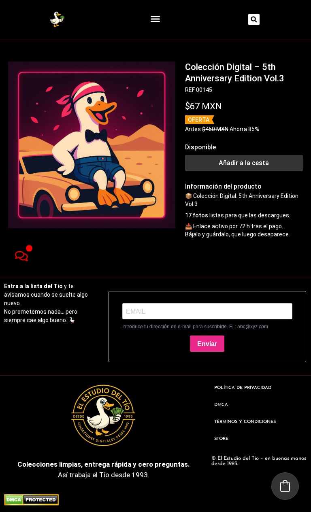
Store (221, 439)
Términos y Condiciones (245, 422)
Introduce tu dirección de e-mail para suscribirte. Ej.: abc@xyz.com (195, 326)
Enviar (207, 343)
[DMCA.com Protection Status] (31, 503)
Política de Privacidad (242, 388)
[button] (155, 19)
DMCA (221, 405)
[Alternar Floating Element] (21, 256)
